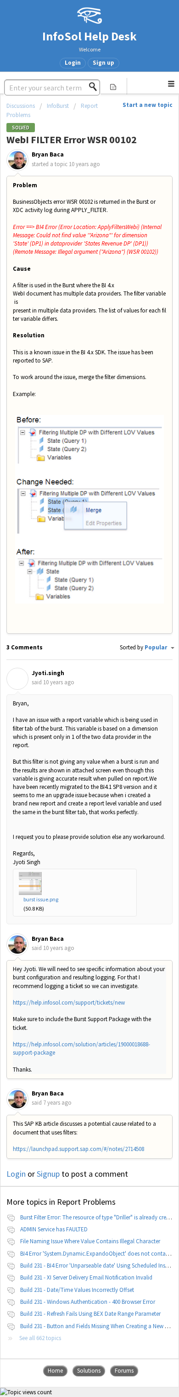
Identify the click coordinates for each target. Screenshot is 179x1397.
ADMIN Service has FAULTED (54, 1229)
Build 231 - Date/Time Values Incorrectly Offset (77, 1290)
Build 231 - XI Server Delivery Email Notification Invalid (86, 1277)
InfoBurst (58, 106)
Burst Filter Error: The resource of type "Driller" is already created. (99, 1217)
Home (55, 1371)
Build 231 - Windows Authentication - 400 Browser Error (87, 1302)
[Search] (95, 86)
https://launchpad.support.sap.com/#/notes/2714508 (78, 1149)
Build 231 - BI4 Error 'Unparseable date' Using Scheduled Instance (99, 1265)
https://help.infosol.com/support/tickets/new (69, 1002)
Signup (48, 1173)
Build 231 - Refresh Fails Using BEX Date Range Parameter (90, 1314)
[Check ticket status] (113, 86)
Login (16, 1173)
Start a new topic (148, 105)
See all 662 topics (40, 1338)
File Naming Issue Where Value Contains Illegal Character (90, 1241)
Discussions (20, 106)
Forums (124, 1371)
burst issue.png (40, 899)
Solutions (89, 1371)
